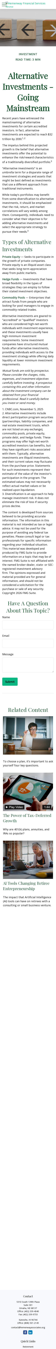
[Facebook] (25, 1332)
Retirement (28, 1346)
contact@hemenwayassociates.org (28, 1327)
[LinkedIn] (30, 1332)
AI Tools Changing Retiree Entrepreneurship (26, 885)
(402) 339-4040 (31, 1311)
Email (5, 635)
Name (6, 617)
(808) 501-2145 (31, 1323)
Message (7, 654)
